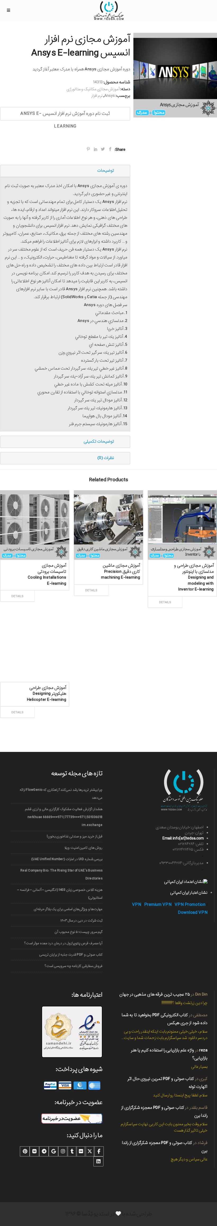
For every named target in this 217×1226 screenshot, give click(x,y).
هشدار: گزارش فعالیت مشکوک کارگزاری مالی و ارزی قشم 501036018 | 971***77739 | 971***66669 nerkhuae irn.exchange (63, 817)
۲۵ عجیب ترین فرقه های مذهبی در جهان (154, 994)
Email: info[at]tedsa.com (183, 838)
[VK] (34, 1151)
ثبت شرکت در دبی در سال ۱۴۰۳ (81, 920)
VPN (136, 904)
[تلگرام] (44, 1151)
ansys (109, 96)
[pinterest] (25, 1151)
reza (203, 1050)
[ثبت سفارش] (50, 590)
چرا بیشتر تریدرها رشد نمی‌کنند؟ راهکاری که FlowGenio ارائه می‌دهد (61, 793)
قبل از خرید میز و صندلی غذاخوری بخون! (74, 836)
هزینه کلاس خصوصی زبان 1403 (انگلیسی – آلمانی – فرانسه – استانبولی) (59, 893)
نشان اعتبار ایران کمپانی (188, 892)
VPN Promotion (190, 904)
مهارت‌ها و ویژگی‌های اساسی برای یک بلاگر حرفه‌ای (68, 909)
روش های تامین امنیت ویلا (83, 847)
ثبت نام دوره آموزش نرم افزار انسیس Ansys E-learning (65, 115)
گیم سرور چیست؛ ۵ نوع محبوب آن (78, 931)
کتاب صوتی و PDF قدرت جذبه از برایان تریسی (70, 954)
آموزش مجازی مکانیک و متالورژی (93, 89)
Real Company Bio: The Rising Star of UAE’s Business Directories (61, 874)
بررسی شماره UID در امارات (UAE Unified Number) (66, 859)
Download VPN (192, 912)
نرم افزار (97, 96)
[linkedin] (98, 1161)
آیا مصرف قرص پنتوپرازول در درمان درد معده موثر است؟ (63, 943)
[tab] (65, 171)
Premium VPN (158, 904)
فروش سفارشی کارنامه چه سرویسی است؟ (73, 966)
